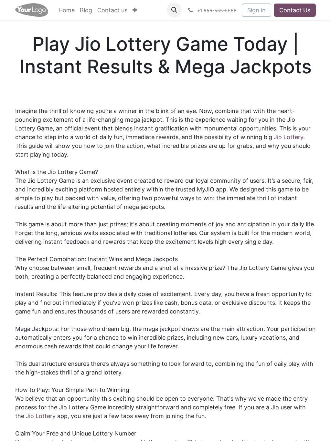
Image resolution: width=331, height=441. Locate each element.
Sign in (256, 10)
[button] (174, 10)
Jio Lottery (288, 137)
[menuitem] (66, 10)
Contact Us (294, 10)
